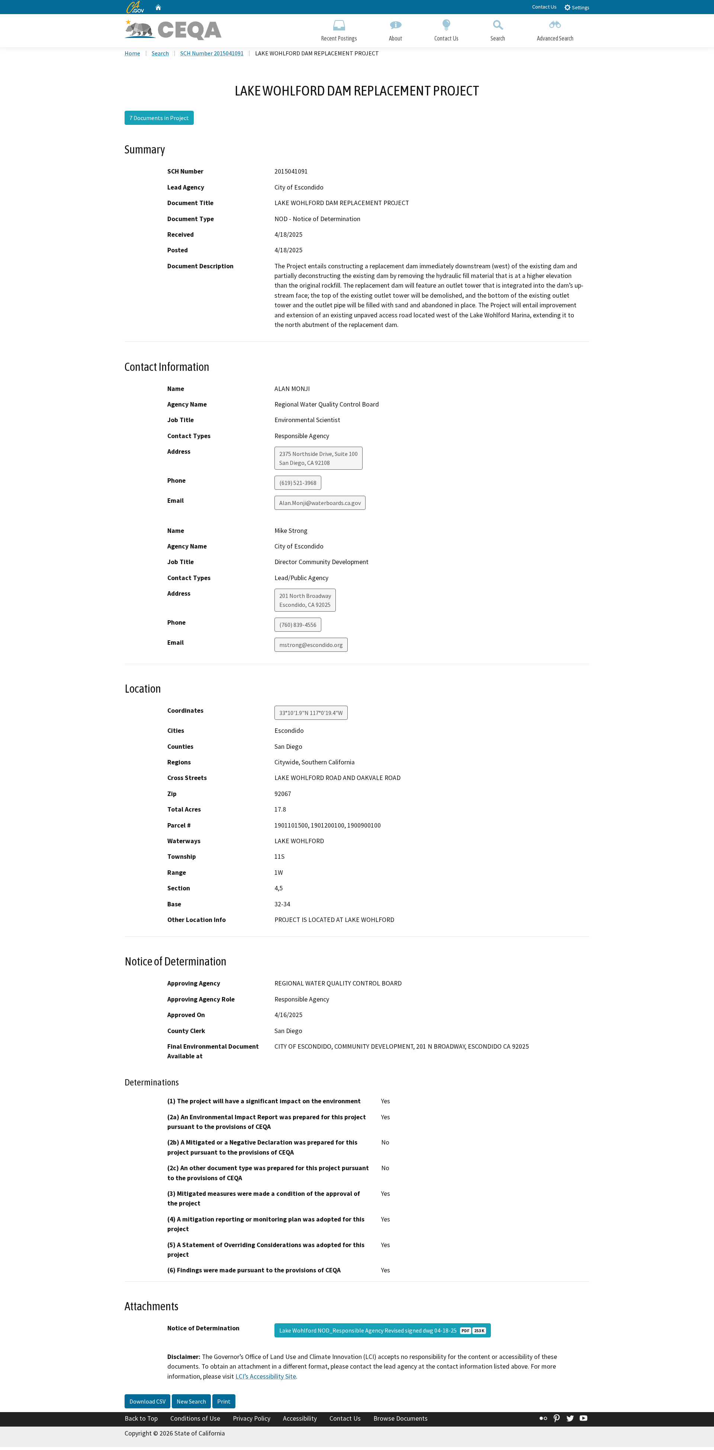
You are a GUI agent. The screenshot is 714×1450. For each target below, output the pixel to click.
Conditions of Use (195, 1418)
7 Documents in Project (159, 118)
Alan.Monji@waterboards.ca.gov (320, 502)
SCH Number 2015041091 (212, 53)
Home (132, 53)
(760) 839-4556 (297, 624)
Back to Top (141, 1418)
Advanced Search (555, 38)
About (395, 38)
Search (498, 38)
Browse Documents (400, 1418)
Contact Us (544, 6)
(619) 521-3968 (297, 482)
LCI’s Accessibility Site (265, 1376)
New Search (191, 1401)
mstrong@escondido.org (311, 644)
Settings (580, 7)
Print (224, 1401)
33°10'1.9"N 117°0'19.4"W (311, 712)
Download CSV (147, 1401)
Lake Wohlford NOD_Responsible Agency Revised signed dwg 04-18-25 (381, 1330)
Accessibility (300, 1418)
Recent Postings (339, 38)
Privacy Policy (251, 1418)
